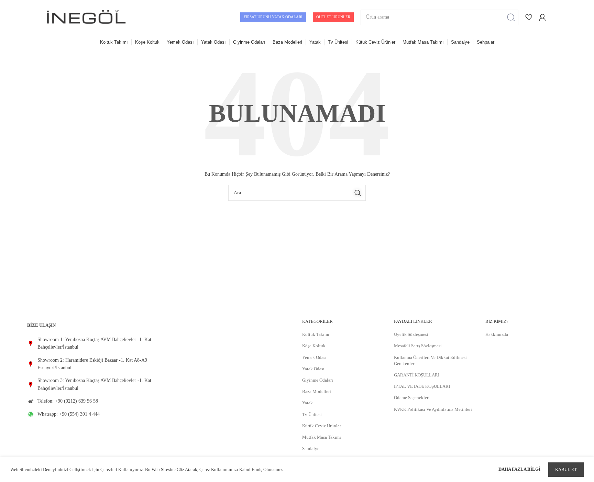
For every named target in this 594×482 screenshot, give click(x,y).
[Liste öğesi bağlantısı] (90, 343)
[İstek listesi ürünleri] (529, 17)
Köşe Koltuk (314, 345)
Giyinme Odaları (317, 380)
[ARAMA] (510, 17)
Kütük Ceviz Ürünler (321, 425)
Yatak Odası (313, 368)
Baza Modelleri (316, 391)
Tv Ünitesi (312, 414)
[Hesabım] (542, 17)
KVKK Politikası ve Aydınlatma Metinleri (433, 409)
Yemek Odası (314, 357)
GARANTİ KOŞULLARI (416, 374)
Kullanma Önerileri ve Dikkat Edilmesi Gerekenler (430, 360)
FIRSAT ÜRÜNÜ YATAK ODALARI (273, 17)
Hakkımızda (496, 334)
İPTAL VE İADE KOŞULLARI (422, 386)
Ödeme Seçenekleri (412, 397)
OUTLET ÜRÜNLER (333, 17)
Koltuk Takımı (315, 334)
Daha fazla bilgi (519, 469)
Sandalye (310, 448)
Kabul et (566, 469)
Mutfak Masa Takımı (321, 437)
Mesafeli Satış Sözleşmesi (418, 345)
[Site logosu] (86, 16)
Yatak (307, 402)
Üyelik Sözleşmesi (411, 334)
